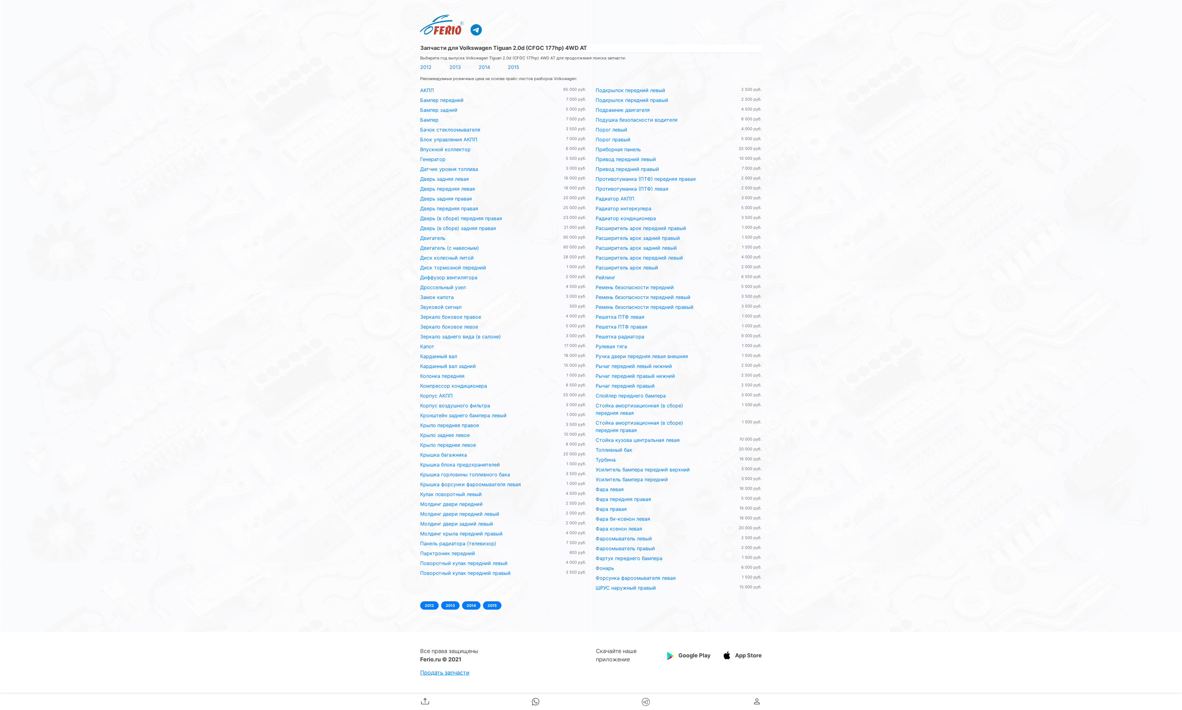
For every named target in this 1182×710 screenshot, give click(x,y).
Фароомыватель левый (624, 538)
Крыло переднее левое (448, 445)
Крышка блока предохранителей (460, 465)
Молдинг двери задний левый (456, 524)
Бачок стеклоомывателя (450, 130)
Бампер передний (442, 100)
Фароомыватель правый (625, 548)
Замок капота (437, 297)
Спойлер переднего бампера (631, 396)
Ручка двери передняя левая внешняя (642, 356)
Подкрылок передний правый (632, 100)
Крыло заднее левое (445, 435)
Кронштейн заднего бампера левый (463, 415)
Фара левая (610, 489)
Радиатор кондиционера (626, 218)
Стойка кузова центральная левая (638, 440)
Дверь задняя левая (444, 179)
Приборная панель (618, 149)
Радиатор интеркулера (623, 208)
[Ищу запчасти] (476, 29)
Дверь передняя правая (449, 208)
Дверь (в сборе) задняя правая (458, 228)
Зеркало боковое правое (450, 317)
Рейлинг (605, 277)
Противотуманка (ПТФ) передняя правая (646, 179)
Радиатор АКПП (615, 199)
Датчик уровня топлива (449, 169)
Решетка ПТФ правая (621, 327)
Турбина (606, 460)
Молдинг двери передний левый (459, 514)
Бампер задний (438, 110)
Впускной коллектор (445, 149)
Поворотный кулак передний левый (464, 563)
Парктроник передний (447, 553)
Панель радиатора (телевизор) (458, 543)
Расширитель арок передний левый (639, 258)
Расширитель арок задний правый (638, 238)
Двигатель (432, 238)
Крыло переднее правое (449, 425)
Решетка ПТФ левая (620, 317)
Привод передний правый (627, 169)
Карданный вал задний (448, 366)
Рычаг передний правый (625, 386)
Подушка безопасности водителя (636, 120)
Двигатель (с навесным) (449, 248)
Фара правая (611, 509)
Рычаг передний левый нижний (634, 366)
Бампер (429, 120)
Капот (427, 346)
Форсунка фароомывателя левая (636, 578)
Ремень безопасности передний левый (643, 297)
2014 (484, 67)
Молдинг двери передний (451, 504)
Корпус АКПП (436, 396)
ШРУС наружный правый (626, 588)
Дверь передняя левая (447, 189)
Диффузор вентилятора (448, 277)
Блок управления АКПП (448, 139)
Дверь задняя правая (446, 199)
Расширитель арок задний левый (636, 248)
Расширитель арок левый (627, 267)
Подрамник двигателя (623, 110)
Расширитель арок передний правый (641, 228)
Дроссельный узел (443, 287)
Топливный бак (614, 450)
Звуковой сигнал (440, 307)
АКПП (427, 90)
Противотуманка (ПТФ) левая (632, 189)
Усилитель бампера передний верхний (643, 469)
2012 (426, 67)
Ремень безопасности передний (635, 287)
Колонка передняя (442, 376)
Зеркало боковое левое (449, 327)
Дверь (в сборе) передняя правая (461, 218)
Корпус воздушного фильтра (455, 405)
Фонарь (605, 568)
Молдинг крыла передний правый (461, 533)
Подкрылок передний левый (630, 90)
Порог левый (611, 130)
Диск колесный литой (447, 258)
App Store (748, 655)
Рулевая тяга (611, 346)
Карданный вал (438, 356)
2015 (513, 67)
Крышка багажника (443, 455)
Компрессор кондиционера (453, 386)
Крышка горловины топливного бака (465, 474)
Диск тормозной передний (453, 267)
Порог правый (613, 139)
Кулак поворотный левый (451, 494)
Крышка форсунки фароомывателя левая (470, 484)
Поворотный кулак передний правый (465, 573)
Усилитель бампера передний (632, 479)
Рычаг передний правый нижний (635, 376)
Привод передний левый (626, 159)
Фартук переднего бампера (629, 558)
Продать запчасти (444, 672)
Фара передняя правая (623, 499)
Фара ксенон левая (619, 529)
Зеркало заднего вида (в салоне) (460, 336)
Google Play (694, 655)
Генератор (432, 159)
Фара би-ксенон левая (623, 519)
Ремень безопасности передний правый (645, 307)
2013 (455, 67)
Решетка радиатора (620, 336)
